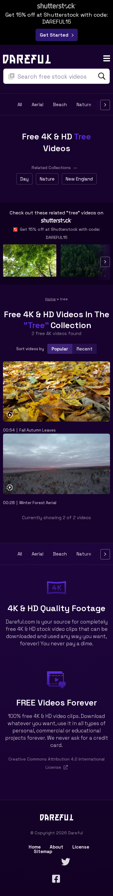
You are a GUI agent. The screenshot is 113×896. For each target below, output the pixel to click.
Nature (84, 104)
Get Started (55, 35)
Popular (60, 349)
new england (79, 179)
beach (60, 104)
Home (50, 299)
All (19, 104)
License (80, 847)
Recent (85, 349)
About (56, 847)
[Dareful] (27, 58)
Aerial (37, 104)
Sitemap (43, 851)
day (24, 179)
